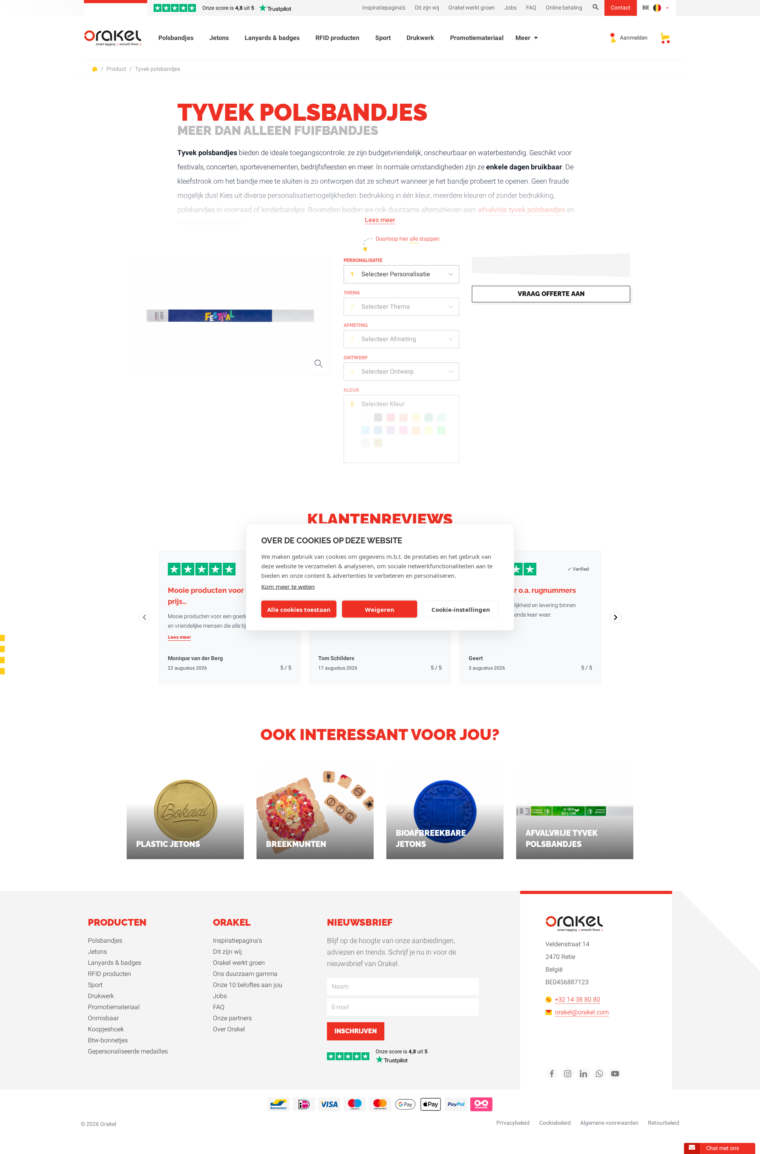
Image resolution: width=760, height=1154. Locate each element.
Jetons (219, 38)
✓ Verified (578, 569)
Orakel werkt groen (239, 963)
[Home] (117, 38)
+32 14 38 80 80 (577, 999)
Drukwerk (420, 38)
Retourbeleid (663, 1123)
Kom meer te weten (288, 586)
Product (116, 69)
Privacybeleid (513, 1123)
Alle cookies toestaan (299, 609)
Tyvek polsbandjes (157, 69)
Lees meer (380, 220)
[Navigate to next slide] (615, 617)
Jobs (220, 996)
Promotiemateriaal (477, 38)
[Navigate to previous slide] (144, 617)
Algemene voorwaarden (609, 1123)
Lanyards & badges (272, 38)
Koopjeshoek (106, 1029)
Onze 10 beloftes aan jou (247, 985)
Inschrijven (355, 1031)
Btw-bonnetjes (108, 1040)
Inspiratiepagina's (237, 940)
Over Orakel (229, 1029)
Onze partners (232, 1018)
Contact (621, 8)
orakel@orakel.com (582, 1012)
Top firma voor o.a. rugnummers (522, 590)
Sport (383, 38)
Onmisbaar (103, 1018)
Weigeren (379, 609)
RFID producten (337, 38)
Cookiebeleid (555, 1123)
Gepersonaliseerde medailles (128, 1051)
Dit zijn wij (227, 952)
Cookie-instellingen (460, 609)
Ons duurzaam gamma (245, 974)
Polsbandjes (176, 38)
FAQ (218, 1007)
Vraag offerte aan (551, 294)
